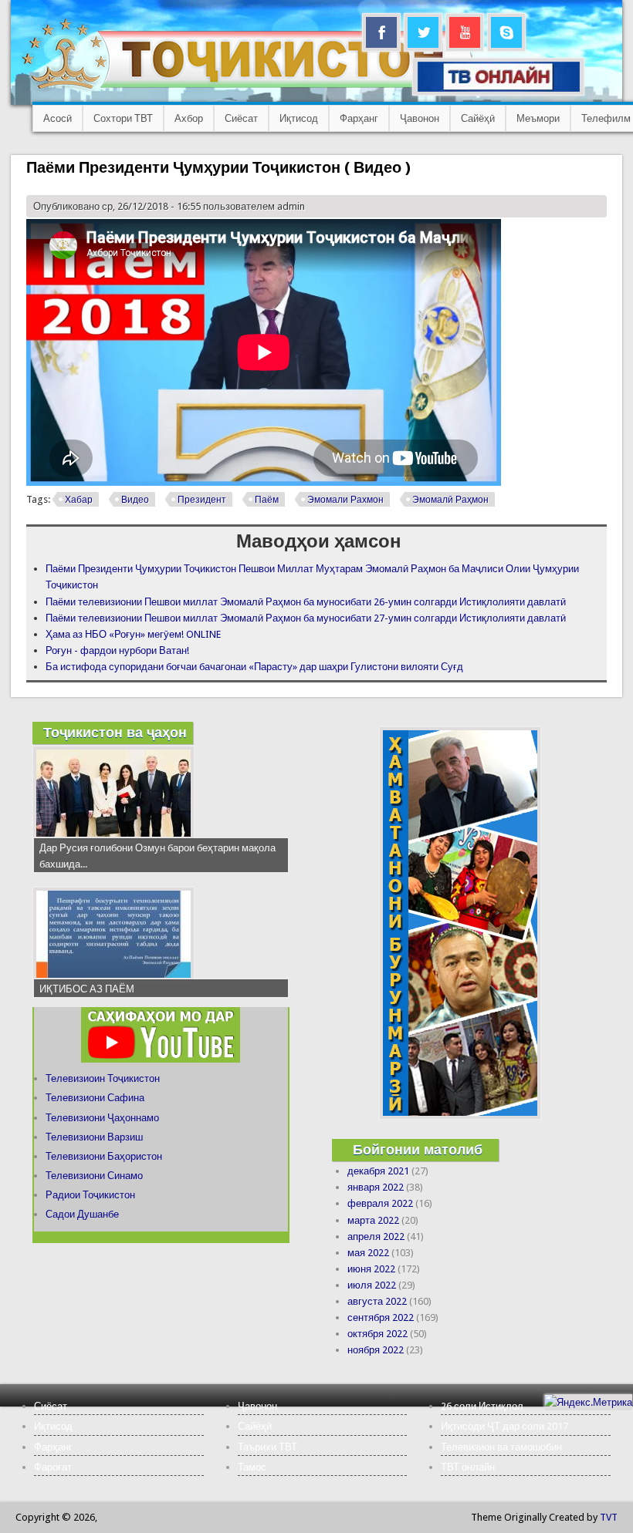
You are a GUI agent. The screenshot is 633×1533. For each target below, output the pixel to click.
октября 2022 (377, 1333)
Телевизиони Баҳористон (104, 1156)
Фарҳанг (359, 118)
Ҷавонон (419, 118)
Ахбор (188, 118)
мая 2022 (368, 1252)
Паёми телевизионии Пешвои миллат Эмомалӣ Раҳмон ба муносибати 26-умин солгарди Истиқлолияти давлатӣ (306, 602)
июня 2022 (371, 1269)
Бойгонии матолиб (417, 1149)
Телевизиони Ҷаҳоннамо (102, 1118)
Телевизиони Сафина (95, 1097)
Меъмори (538, 118)
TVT (609, 1517)
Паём (267, 499)
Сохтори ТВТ (123, 118)
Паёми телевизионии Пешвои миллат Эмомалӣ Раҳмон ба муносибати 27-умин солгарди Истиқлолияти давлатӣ (306, 618)
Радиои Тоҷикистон (90, 1195)
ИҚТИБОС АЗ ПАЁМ (86, 989)
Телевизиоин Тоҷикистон (103, 1078)
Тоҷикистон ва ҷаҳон (115, 732)
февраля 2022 (380, 1203)
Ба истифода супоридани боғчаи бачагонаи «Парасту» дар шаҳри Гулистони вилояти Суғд (254, 666)
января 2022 (375, 1187)
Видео (135, 499)
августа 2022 (377, 1301)
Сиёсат (241, 118)
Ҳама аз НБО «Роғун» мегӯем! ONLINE (133, 634)
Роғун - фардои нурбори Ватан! (117, 650)
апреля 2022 (376, 1236)
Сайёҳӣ (478, 118)
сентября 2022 (380, 1317)
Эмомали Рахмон (345, 499)
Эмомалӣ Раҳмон (450, 499)
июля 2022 (371, 1285)
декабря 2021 (378, 1171)
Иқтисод (298, 118)
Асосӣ (57, 118)
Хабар (79, 499)
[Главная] (247, 89)
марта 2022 (373, 1220)
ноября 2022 (375, 1350)
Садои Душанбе (82, 1214)
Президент (202, 499)
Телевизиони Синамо (94, 1175)
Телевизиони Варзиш (94, 1137)
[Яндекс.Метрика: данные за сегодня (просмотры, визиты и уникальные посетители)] (588, 1402)
